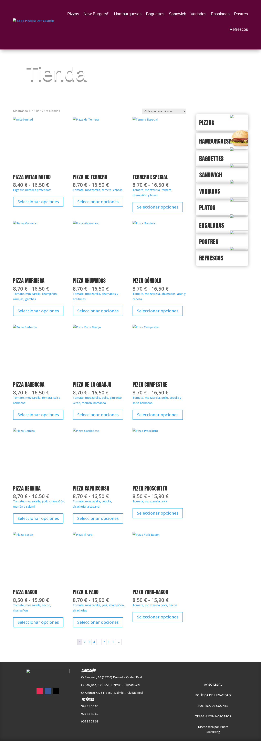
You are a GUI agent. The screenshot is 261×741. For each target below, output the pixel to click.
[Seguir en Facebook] (48, 691)
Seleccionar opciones (38, 201)
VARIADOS (209, 191)
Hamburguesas (128, 14)
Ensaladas (220, 14)
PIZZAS (206, 123)
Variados (198, 14)
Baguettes (155, 14)
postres (208, 241)
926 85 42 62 (89, 714)
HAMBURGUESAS (216, 141)
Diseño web (206, 727)
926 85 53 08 (89, 721)
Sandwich (177, 14)
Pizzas (73, 14)
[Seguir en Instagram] (39, 691)
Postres (241, 14)
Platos (207, 207)
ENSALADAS (211, 225)
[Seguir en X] (56, 691)
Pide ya (213, 674)
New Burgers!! (96, 14)
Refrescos (239, 29)
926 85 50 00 (89, 706)
